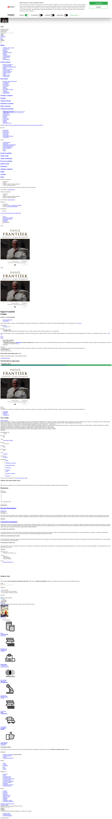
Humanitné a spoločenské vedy (9, 66)
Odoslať (2, 808)
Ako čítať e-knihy (6, 780)
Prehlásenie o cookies (7, 800)
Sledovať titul (3, 601)
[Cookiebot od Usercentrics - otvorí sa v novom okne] (11, 15)
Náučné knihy (6, 91)
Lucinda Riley (6, 137)
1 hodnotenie (3, 492)
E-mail (2, 583)
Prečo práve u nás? (7, 776)
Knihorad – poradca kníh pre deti (10, 81)
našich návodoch (11, 189)
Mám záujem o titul (7, 123)
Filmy (2, 39)
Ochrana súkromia (7, 814)
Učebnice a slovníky (6, 100)
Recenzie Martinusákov (8, 508)
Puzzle (2, 177)
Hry (1, 37)
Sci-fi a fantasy (6, 48)
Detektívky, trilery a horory (8, 47)
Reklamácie (5, 783)
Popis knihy (5, 411)
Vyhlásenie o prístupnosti (8, 801)
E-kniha (3, 599)
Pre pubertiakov (6, 84)
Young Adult (5, 85)
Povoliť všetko (98, 3)
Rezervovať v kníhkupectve (6, 350)
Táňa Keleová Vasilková (8, 136)
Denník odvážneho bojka (8, 145)
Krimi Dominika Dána (7, 147)
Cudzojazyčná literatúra (7, 108)
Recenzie (5, 413)
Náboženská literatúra (7, 218)
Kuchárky (3, 98)
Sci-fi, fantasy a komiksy (8, 89)
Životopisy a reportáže (7, 69)
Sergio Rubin (6, 321)
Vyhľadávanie (3, 31)
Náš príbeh (5, 792)
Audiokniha (4, 600)
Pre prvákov (5, 83)
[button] (57, 330)
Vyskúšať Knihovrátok (5, 358)
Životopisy (5, 221)
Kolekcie (5, 120)
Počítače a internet (7, 72)
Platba (4, 775)
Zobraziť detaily (74, 15)
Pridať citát (3, 603)
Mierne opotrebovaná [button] (7, 341)
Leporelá (5, 90)
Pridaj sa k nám (6, 796)
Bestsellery (5, 115)
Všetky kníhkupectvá (7, 755)
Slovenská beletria (7, 55)
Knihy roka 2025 (6, 114)
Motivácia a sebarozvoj (8, 64)
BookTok (5, 121)
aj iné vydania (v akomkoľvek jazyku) (10, 592)
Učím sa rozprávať (7, 148)
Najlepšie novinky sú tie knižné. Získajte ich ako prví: (11, 806)
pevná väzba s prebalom (8, 440)
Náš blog (5, 793)
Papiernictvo (4, 166)
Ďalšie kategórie (6, 59)
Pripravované (6, 118)
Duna (4, 149)
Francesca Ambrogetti (7, 319)
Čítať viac (79, 323)
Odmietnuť (98, 7)
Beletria (3, 45)
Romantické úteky (7, 142)
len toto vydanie (5, 590)
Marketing (5, 798)
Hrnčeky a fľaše (5, 163)
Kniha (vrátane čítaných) (7, 597)
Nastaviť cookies (6, 813)
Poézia (4, 58)
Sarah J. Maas (6, 134)
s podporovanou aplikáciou (16, 205)
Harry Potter (5, 143)
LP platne (3, 174)
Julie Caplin (5, 131)
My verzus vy (3, 617)
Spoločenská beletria (7, 52)
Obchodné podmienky (7, 815)
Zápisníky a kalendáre (7, 169)
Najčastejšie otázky (7, 777)
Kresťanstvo (5, 220)
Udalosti (5, 756)
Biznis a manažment (7, 65)
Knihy (2, 34)
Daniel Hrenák (4, 510)
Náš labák (5, 799)
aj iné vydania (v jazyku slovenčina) (9, 591)
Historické (5, 54)
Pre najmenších (6, 82)
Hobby (4, 73)
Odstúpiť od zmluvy (7, 785)
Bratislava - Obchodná (7, 754)
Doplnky (2, 40)
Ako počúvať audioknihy (8, 781)
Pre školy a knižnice (7, 782)
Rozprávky (5, 88)
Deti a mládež (4, 78)
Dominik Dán (6, 130)
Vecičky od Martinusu (6, 158)
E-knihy (2, 35)
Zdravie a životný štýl (7, 71)
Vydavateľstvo (6, 415)
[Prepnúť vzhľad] (1, 42)
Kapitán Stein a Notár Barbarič (9, 144)
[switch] (41, 15)
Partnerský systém (6, 795)
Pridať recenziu (4, 505)
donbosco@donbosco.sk (8, 562)
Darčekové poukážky (6, 153)
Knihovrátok (18, 342)
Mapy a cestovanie (5, 106)
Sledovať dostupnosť (5, 349)
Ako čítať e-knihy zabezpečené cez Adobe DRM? (11, 213)
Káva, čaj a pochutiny (6, 161)
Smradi (4, 150)
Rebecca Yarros (6, 132)
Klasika (4, 53)
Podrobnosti (5, 412)
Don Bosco (5, 326)
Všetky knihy (6, 113)
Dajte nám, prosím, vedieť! (21, 478)
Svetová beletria (6, 57)
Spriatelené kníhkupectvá (8, 758)
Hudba (2, 171)
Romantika (5, 51)
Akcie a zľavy (6, 119)
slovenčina (5, 453)
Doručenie (5, 774)
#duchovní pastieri (4, 420)
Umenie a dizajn (6, 75)
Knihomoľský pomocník (8, 784)
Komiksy (5, 50)
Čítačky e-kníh (4, 155)
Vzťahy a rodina (6, 70)
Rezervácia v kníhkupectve (8, 778)
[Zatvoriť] (1, 579)
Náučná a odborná (6, 62)
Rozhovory (8, 475)
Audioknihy (3, 36)
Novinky (5, 117)
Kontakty (5, 790)
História (4, 68)
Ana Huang (5, 133)
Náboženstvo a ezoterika (7, 103)
